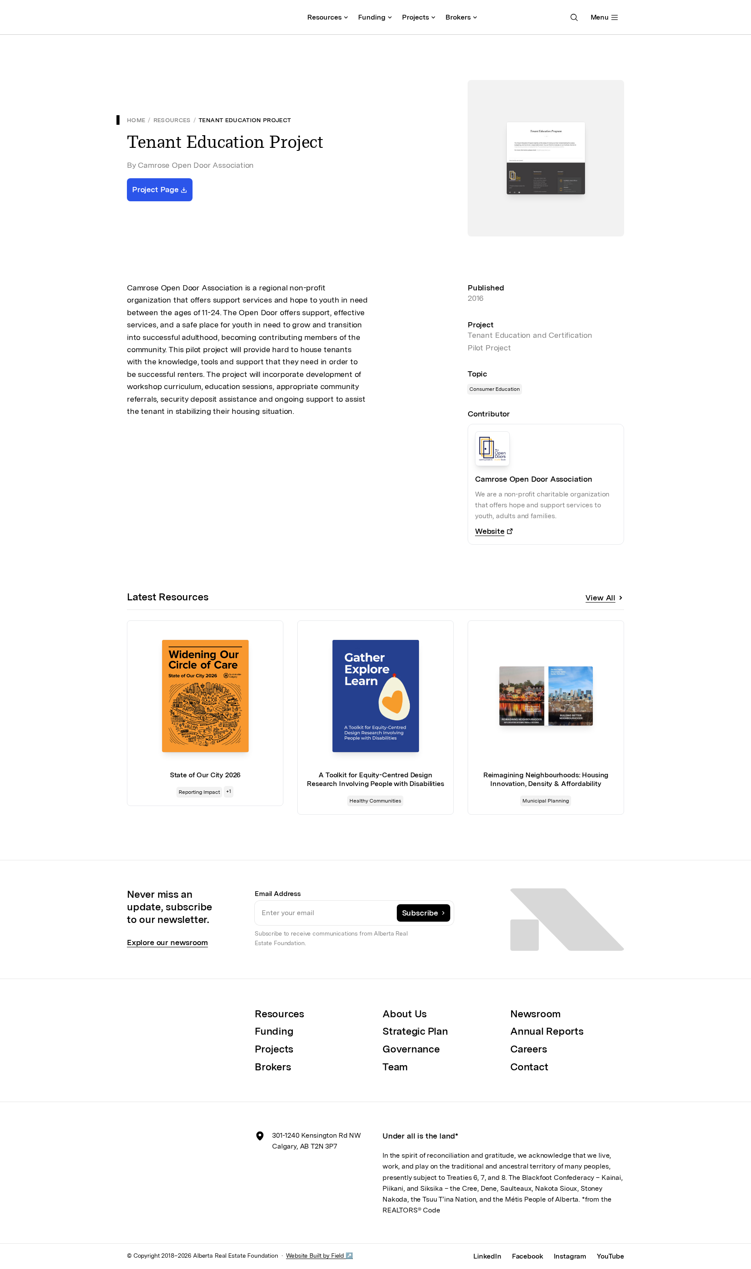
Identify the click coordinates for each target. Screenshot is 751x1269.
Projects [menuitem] (415, 17)
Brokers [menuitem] (458, 17)
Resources (172, 120)
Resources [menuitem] (324, 17)
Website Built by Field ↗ (319, 1255)
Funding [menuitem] (371, 17)
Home (136, 120)
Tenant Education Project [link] (245, 120)
